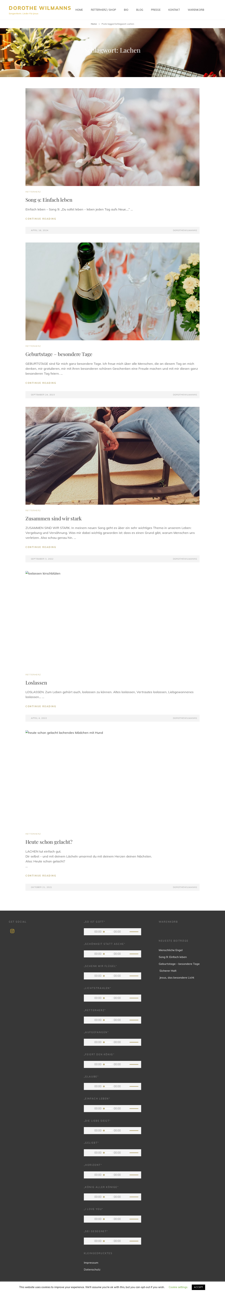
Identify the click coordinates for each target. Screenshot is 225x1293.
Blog (139, 9)
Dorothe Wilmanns (40, 8)
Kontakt (174, 9)
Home (79, 9)
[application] (112, 931)
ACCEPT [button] (198, 1287)
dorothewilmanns (185, 230)
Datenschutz (92, 1269)
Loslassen (36, 682)
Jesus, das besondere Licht (176, 977)
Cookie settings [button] (178, 1287)
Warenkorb (196, 9)
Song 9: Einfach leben (48, 199)
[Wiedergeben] (89, 931)
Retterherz (33, 191)
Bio (126, 9)
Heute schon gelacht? (48, 841)
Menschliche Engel (171, 950)
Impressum (91, 1262)
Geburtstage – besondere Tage (58, 354)
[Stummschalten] (126, 931)
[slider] (134, 932)
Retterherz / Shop (103, 9)
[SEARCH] (213, 10)
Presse (155, 9)
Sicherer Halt (167, 970)
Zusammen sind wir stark (53, 518)
